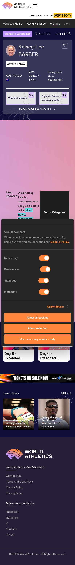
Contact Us (13, 475)
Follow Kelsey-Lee (54, 212)
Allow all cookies (37, 317)
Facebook (12, 511)
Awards (69, 23)
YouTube (11, 529)
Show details (55, 306)
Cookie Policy (60, 241)
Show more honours (35, 109)
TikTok (10, 535)
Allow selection (37, 328)
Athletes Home (12, 23)
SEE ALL (66, 393)
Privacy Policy (14, 493)
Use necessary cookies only (37, 338)
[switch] (45, 269)
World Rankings (36, 23)
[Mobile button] (35, 5)
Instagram (12, 517)
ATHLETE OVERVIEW (17, 33)
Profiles (55, 23)
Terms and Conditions (20, 481)
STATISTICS (43, 33)
